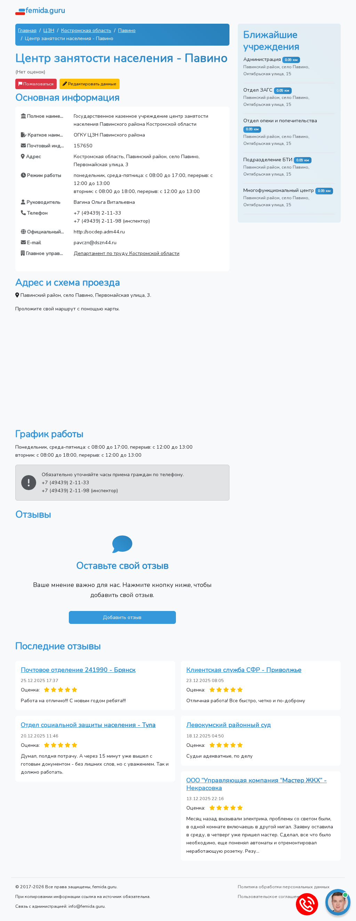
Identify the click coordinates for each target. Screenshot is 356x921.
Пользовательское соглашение (271, 896)
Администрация (262, 59)
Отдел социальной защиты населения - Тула (88, 725)
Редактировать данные (91, 84)
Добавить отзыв (122, 617)
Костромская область (86, 30)
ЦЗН (48, 30)
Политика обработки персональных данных (284, 887)
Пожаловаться (38, 84)
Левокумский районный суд (228, 725)
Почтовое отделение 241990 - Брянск (78, 670)
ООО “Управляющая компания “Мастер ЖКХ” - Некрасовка (256, 784)
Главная (27, 30)
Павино (127, 30)
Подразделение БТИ (267, 159)
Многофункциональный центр (278, 190)
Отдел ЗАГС (258, 89)
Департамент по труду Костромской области (126, 253)
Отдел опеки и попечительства (280, 120)
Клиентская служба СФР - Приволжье (243, 670)
